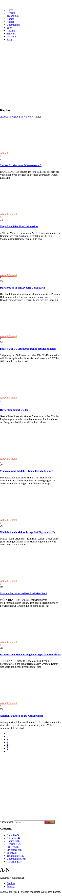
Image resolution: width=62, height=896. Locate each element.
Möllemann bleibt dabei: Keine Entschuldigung (26, 471)
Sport (9, 27)
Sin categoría (15, 849)
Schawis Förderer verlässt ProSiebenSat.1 (23, 593)
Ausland (11, 30)
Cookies (11, 883)
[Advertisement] (31, 74)
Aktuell (10, 21)
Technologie (13, 15)
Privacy (11, 886)
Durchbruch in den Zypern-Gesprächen (22, 287)
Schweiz (11, 33)
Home (10, 10)
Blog (9, 39)
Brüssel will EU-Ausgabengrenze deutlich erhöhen (28, 348)
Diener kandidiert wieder (14, 410)
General (11, 12)
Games (10, 18)
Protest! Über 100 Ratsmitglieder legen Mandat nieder (30, 654)
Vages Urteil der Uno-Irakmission (19, 226)
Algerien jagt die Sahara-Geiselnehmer (21, 715)
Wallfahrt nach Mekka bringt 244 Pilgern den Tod (28, 532)
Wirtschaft (12, 36)
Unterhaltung (13, 24)
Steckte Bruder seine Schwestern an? (20, 165)
